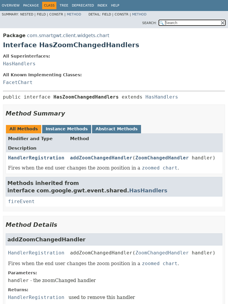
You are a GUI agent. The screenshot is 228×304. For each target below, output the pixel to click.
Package (31, 5)
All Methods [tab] (24, 128)
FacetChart (18, 82)
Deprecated (83, 5)
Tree (64, 5)
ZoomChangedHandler (162, 158)
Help (115, 5)
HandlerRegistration (36, 158)
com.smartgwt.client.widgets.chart (68, 35)
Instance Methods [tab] (67, 128)
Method (74, 14)
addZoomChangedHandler (101, 158)
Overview (11, 5)
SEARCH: (149, 23)
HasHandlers (19, 63)
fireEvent (21, 201)
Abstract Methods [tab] (116, 128)
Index (102, 5)
